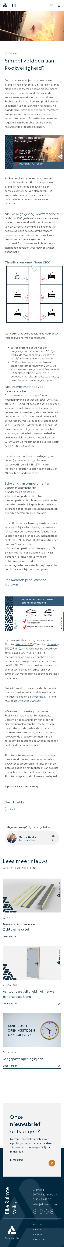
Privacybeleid (39, 1229)
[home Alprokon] (5, 6)
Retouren (37, 1234)
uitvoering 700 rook (29, 700)
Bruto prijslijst (39, 1239)
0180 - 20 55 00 (42, 1199)
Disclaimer (38, 1224)
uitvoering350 (24, 644)
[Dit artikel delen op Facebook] (7, 809)
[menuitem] (52, 5)
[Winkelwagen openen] (59, 5)
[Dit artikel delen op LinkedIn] (12, 809)
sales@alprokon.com (45, 1204)
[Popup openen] (52, 5)
